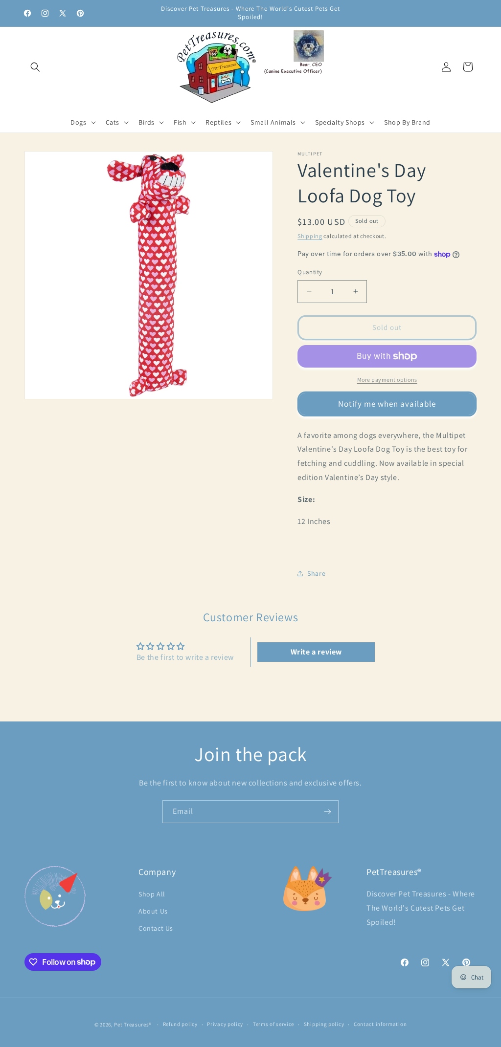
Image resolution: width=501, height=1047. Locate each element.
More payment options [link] (387, 379)
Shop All (151, 894)
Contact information (380, 1024)
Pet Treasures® (133, 1024)
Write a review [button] (316, 652)
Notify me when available (387, 403)
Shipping (309, 236)
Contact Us (155, 928)
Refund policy (180, 1024)
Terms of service (273, 1024)
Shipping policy (324, 1024)
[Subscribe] (327, 811)
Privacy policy (225, 1024)
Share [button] (316, 573)
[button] (35, 67)
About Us (153, 911)
